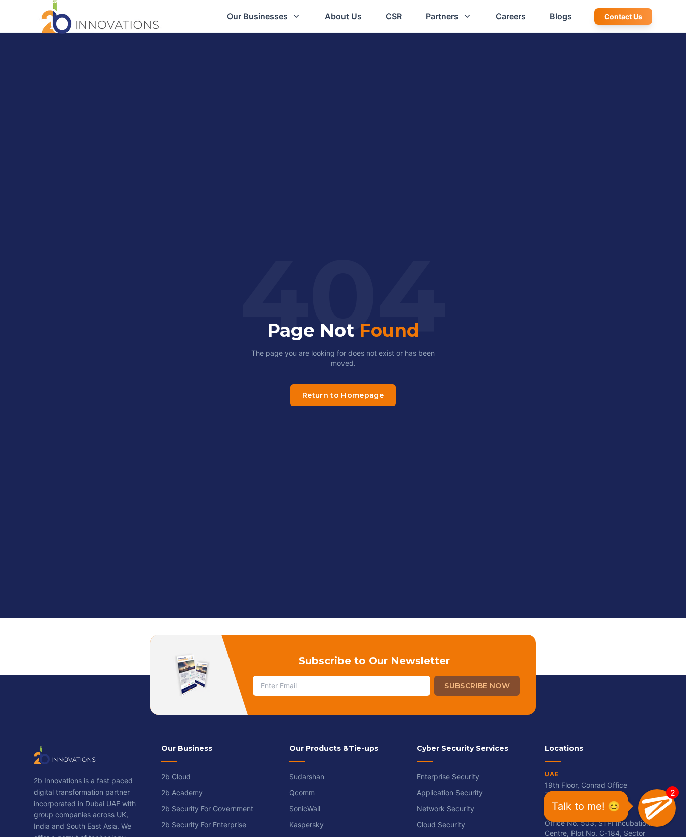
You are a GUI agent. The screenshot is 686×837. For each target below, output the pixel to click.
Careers (511, 16)
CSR (394, 16)
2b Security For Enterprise (203, 824)
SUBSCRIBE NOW (477, 685)
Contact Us (623, 16)
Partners (442, 16)
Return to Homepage (343, 395)
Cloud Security (441, 824)
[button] (657, 808)
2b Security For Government (207, 808)
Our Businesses (257, 16)
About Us (343, 16)
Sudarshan (306, 776)
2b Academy (182, 792)
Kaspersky (306, 824)
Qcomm (302, 792)
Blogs (561, 16)
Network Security (445, 808)
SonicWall (304, 808)
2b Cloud (176, 776)
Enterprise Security (448, 776)
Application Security (450, 792)
